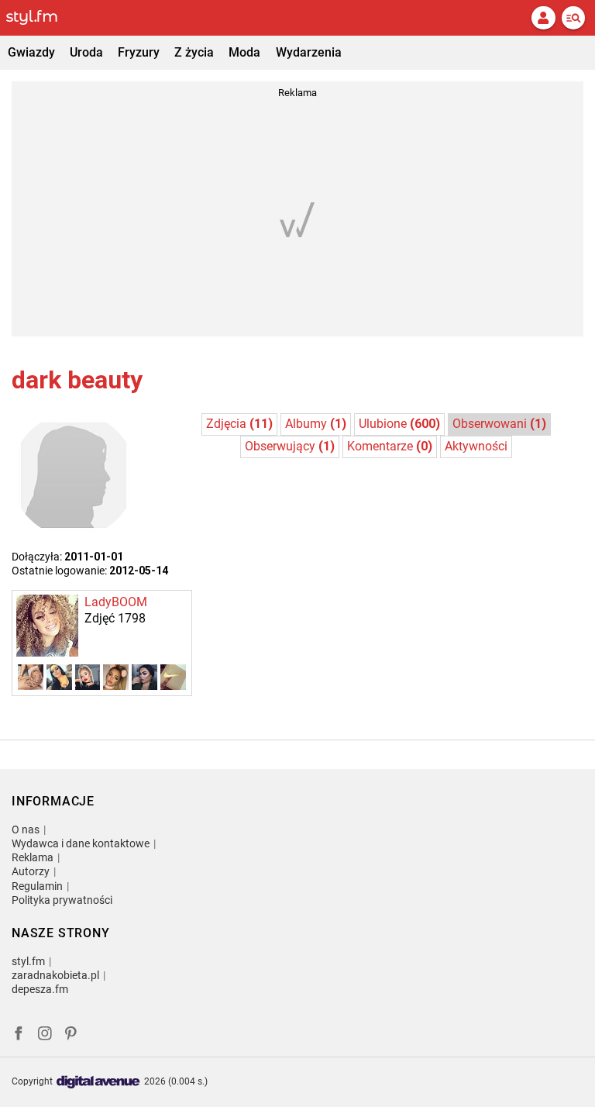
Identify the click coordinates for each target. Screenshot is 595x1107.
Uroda (86, 52)
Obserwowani (499, 423)
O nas (26, 829)
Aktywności (476, 446)
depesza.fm (40, 989)
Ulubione (399, 423)
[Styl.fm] (41, 18)
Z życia (194, 52)
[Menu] (573, 17)
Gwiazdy (31, 52)
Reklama (32, 857)
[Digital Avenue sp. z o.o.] (98, 1082)
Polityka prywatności (62, 900)
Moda (244, 52)
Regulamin (37, 886)
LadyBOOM (115, 602)
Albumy (315, 423)
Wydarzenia (309, 52)
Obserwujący (290, 446)
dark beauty (77, 380)
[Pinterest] (72, 1035)
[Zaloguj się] (543, 17)
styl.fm (28, 961)
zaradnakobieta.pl (55, 975)
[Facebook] (19, 1035)
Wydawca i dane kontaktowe (81, 843)
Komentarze (389, 446)
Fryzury (139, 52)
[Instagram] (45, 1035)
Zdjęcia (239, 423)
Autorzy (31, 871)
